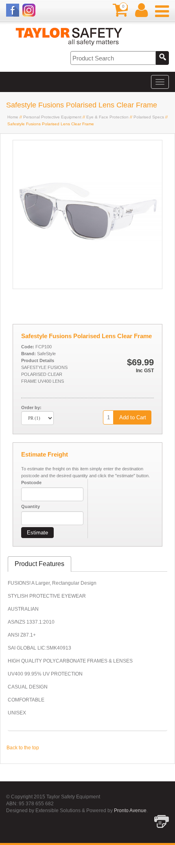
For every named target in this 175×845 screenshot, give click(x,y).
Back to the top (23, 748)
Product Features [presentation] (39, 563)
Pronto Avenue (130, 810)
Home (12, 117)
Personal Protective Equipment (52, 117)
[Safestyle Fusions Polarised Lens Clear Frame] (87, 287)
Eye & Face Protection (107, 117)
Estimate (37, 533)
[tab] (39, 564)
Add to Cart (132, 417)
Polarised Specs (148, 117)
